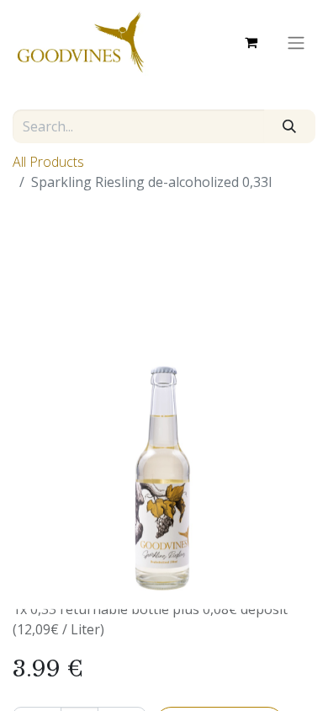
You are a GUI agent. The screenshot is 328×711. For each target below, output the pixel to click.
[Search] (289, 126)
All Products (48, 161)
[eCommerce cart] (250, 42)
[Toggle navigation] (296, 42)
